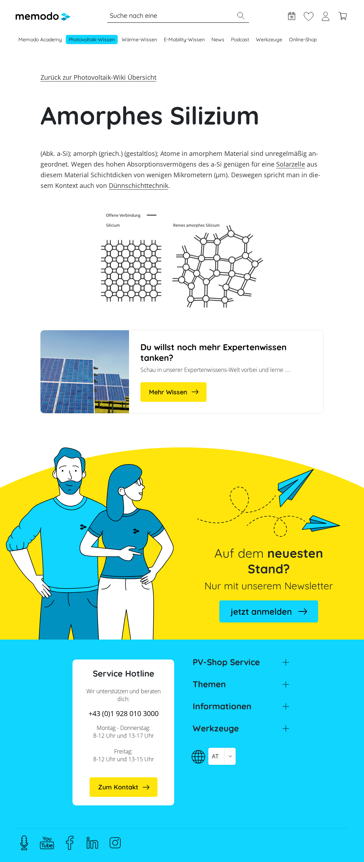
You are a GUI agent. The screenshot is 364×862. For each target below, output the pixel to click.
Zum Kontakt (118, 787)
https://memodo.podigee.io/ (24, 842)
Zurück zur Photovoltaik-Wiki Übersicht (98, 77)
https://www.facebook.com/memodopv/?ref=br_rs (69, 842)
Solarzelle (290, 164)
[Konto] (325, 15)
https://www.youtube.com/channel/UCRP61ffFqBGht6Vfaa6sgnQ (46, 842)
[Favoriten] (308, 15)
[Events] (291, 15)
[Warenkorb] (342, 15)
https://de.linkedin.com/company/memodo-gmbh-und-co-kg (92, 842)
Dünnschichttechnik (138, 185)
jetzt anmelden (261, 611)
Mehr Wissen (168, 392)
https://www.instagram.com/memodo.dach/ (115, 842)
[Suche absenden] (240, 16)
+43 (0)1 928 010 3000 (124, 713)
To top (341, 843)
